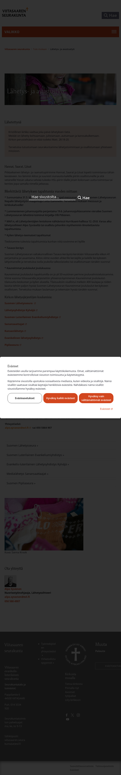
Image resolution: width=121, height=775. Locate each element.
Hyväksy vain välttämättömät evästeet (96, 398)
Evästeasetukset (25, 398)
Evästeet (106, 409)
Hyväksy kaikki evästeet (60, 398)
